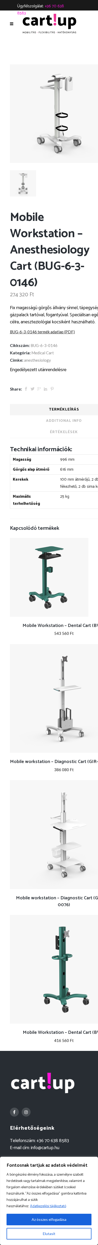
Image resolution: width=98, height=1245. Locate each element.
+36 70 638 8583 (53, 1141)
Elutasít (49, 1233)
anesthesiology (37, 360)
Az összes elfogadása (49, 1219)
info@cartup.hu (45, 1148)
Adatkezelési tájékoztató (48, 1206)
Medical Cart (42, 352)
